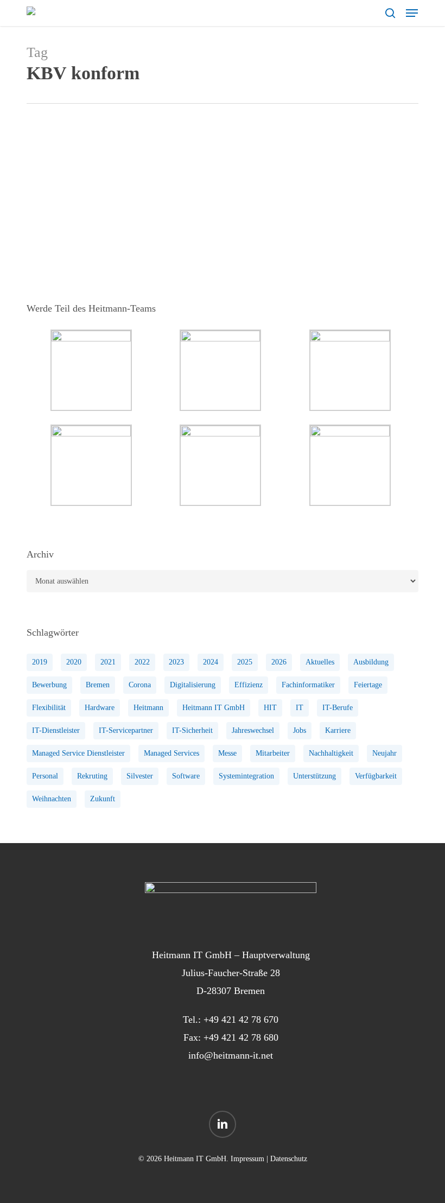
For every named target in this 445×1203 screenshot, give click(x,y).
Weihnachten (51, 799)
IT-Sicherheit (192, 730)
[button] (412, 13)
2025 (244, 662)
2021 (108, 662)
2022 (142, 662)
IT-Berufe (337, 708)
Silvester (139, 776)
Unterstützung (314, 776)
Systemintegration (246, 776)
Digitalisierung (192, 685)
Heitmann (148, 708)
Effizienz (248, 685)
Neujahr (384, 753)
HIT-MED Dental (208, 160)
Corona (140, 685)
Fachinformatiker (308, 685)
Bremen (98, 685)
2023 (176, 662)
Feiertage (368, 685)
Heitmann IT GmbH (213, 708)
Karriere (338, 730)
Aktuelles (320, 662)
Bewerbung (49, 685)
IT (299, 708)
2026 (279, 662)
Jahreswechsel (253, 730)
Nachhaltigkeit (331, 753)
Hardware (100, 708)
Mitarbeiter (273, 753)
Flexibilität (49, 708)
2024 (210, 662)
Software (186, 776)
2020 (73, 662)
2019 (39, 662)
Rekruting (92, 776)
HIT (270, 708)
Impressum (247, 1159)
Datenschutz (288, 1159)
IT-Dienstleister (56, 730)
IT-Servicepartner (126, 730)
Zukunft (102, 799)
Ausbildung (371, 662)
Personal (45, 776)
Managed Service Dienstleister (78, 753)
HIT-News (258, 160)
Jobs (299, 730)
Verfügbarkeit (376, 776)
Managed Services (171, 753)
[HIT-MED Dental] (91, 202)
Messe (227, 753)
